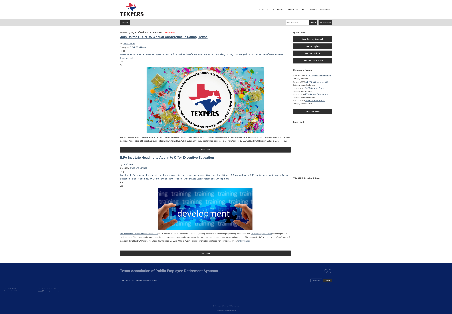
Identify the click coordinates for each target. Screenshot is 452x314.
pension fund (171, 54)
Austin (278, 175)
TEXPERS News (138, 47)
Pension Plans (166, 178)
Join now (316, 280)
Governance (138, 54)
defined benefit (185, 54)
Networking (219, 54)
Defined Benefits (262, 54)
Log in (327, 280)
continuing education (243, 54)
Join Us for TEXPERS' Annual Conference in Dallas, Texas (164, 37)
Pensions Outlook (138, 168)
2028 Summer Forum (315, 100)
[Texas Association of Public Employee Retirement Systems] (132, 9)
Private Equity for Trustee (261, 234)
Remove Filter (170, 32)
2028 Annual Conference (316, 94)
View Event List (312, 111)
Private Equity (196, 178)
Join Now (125, 22)
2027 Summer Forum (315, 88)
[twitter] (330, 271)
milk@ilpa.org (244, 241)
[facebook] (326, 271)
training (229, 54)
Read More (205, 149)
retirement (198, 54)
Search (313, 22)
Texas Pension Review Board (144, 178)
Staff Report (129, 164)
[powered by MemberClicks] (226, 311)
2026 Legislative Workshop (318, 75)
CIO (232, 175)
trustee (238, 175)
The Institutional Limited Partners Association (139, 234)
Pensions (208, 54)
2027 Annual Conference (316, 82)
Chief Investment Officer (218, 175)
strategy (148, 175)
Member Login (325, 22)
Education (125, 178)
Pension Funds (181, 178)
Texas (284, 175)
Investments (126, 54)
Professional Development (216, 178)
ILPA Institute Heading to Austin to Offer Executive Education (167, 157)
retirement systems (154, 54)
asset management (196, 175)
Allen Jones (129, 43)
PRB (251, 175)
